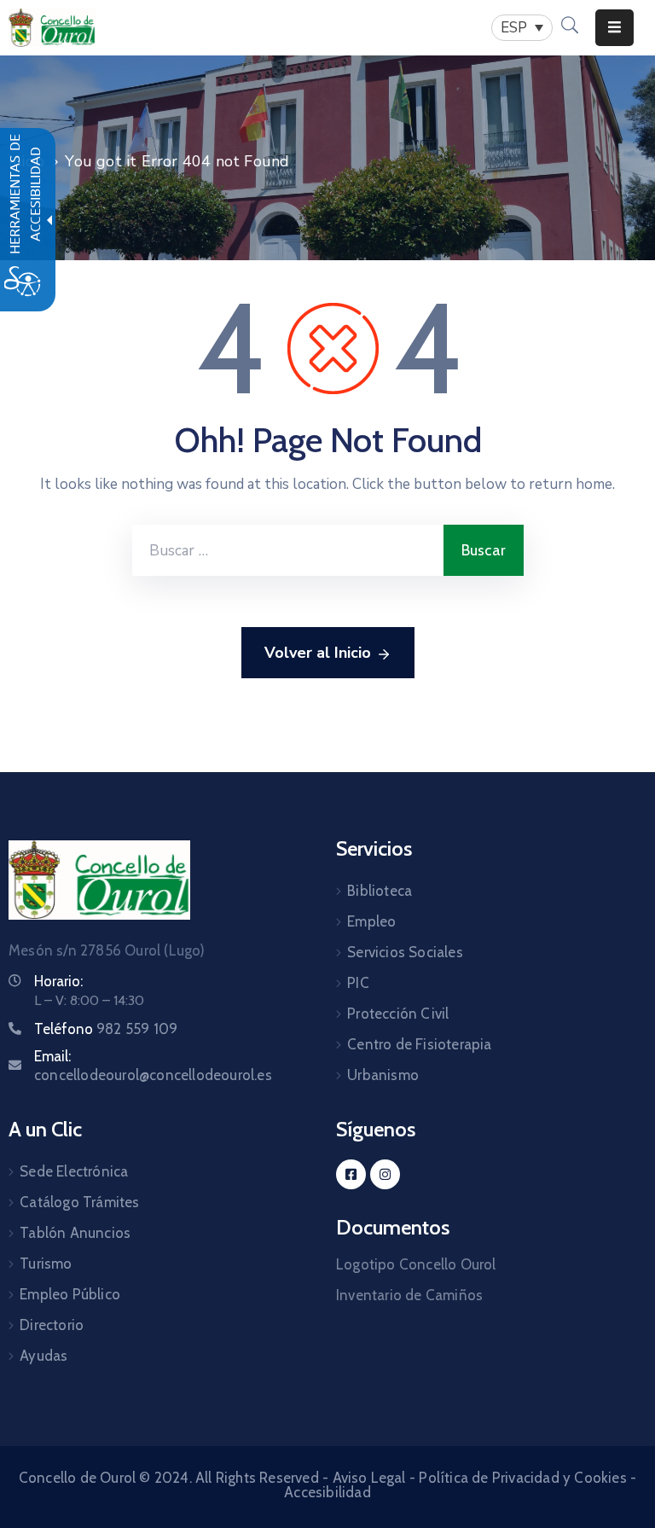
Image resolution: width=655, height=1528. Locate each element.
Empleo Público (70, 1294)
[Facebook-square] (351, 1174)
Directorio (52, 1324)
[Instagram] (385, 1174)
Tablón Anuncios (75, 1232)
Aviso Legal (369, 1477)
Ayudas (43, 1355)
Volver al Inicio (317, 652)
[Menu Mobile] (614, 27)
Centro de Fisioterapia (419, 1044)
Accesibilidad (327, 1492)
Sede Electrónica (74, 1171)
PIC (358, 982)
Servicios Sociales (405, 952)
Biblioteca (379, 890)
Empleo (371, 921)
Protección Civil (398, 1013)
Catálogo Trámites (79, 1202)
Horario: (58, 981)
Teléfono (105, 1028)
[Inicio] (52, 28)
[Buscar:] (287, 550)
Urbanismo (383, 1075)
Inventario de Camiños (409, 1295)
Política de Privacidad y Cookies (522, 1477)
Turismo (46, 1263)
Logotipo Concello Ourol (416, 1264)
